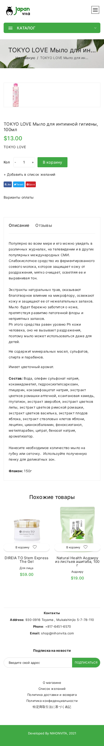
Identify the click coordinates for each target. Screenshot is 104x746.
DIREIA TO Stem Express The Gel (26, 560)
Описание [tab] (19, 225)
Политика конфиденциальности (52, 701)
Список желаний (52, 689)
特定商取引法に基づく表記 (52, 707)
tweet (19, 184)
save (32, 184)
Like (8, 184)
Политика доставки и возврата (52, 695)
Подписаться (86, 662)
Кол (7, 162)
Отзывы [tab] (43, 225)
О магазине (52, 683)
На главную (25, 58)
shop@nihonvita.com (57, 633)
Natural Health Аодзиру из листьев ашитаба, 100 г (77, 561)
